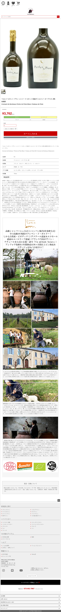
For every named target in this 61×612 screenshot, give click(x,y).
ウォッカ (4, 530)
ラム (3, 528)
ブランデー (5, 526)
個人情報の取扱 (4, 605)
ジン (33, 528)
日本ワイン (5, 515)
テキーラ (34, 526)
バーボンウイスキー (7, 524)
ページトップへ (59, 500)
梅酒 (33, 537)
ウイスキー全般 (6, 522)
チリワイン (34, 511)
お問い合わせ (4, 599)
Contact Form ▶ (32, 575)
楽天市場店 (5, 554)
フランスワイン (6, 509)
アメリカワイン (6, 511)
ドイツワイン (35, 513)
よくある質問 (5, 545)
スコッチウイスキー (37, 522)
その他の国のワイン (37, 515)
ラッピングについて (37, 545)
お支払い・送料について (8, 547)
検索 (58, 17)
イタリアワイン (35, 509)
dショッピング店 (6, 556)
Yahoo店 (34, 554)
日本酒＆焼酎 (5, 537)
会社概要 (3, 596)
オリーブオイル (6, 539)
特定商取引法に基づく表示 (7, 602)
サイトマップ (4, 608)
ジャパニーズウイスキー (38, 524)
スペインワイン (6, 513)
